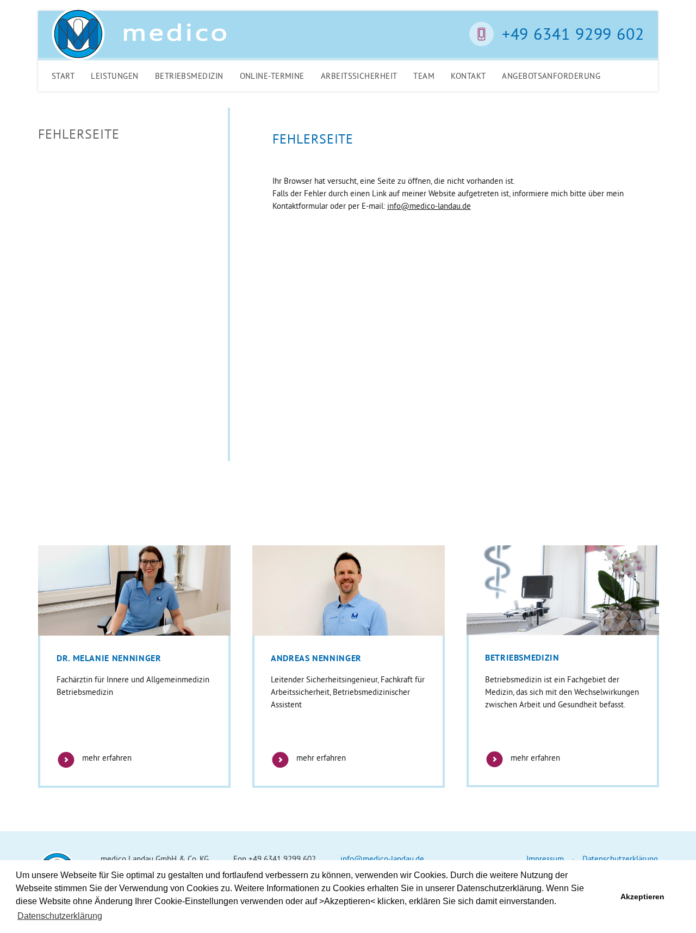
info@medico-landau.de (429, 206)
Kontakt (468, 76)
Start (63, 76)
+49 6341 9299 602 (573, 33)
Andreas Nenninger (316, 658)
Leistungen (115, 76)
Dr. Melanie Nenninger (109, 658)
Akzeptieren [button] (642, 896)
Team (423, 76)
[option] (134, 666)
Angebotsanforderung (551, 76)
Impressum (545, 859)
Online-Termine (272, 76)
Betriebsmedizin (189, 76)
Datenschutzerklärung (620, 859)
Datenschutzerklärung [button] (59, 915)
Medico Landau (139, 34)
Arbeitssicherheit (359, 76)
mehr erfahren (106, 757)
